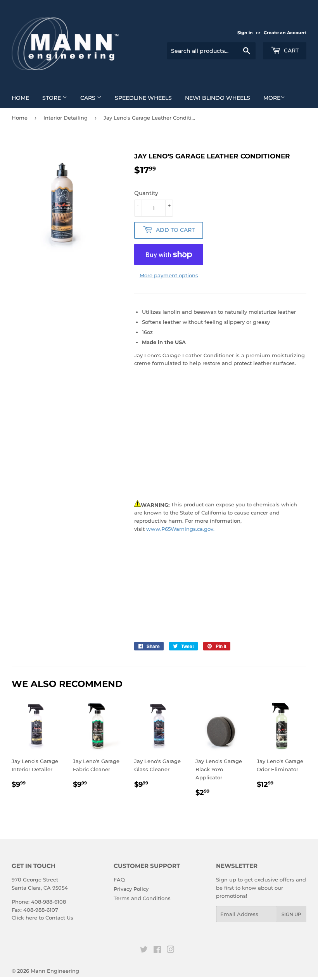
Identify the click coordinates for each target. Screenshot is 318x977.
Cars (88, 97)
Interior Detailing (65, 118)
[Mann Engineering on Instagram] (171, 950)
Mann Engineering (55, 971)
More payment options (169, 275)
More (271, 97)
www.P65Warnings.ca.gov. (180, 529)
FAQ (119, 879)
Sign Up (291, 914)
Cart (290, 50)
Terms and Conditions (142, 898)
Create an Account (285, 32)
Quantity (146, 192)
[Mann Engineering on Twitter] (144, 950)
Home (20, 97)
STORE (52, 97)
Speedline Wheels (143, 97)
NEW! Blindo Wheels (217, 97)
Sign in (245, 32)
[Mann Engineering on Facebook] (157, 950)
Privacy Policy (131, 889)
